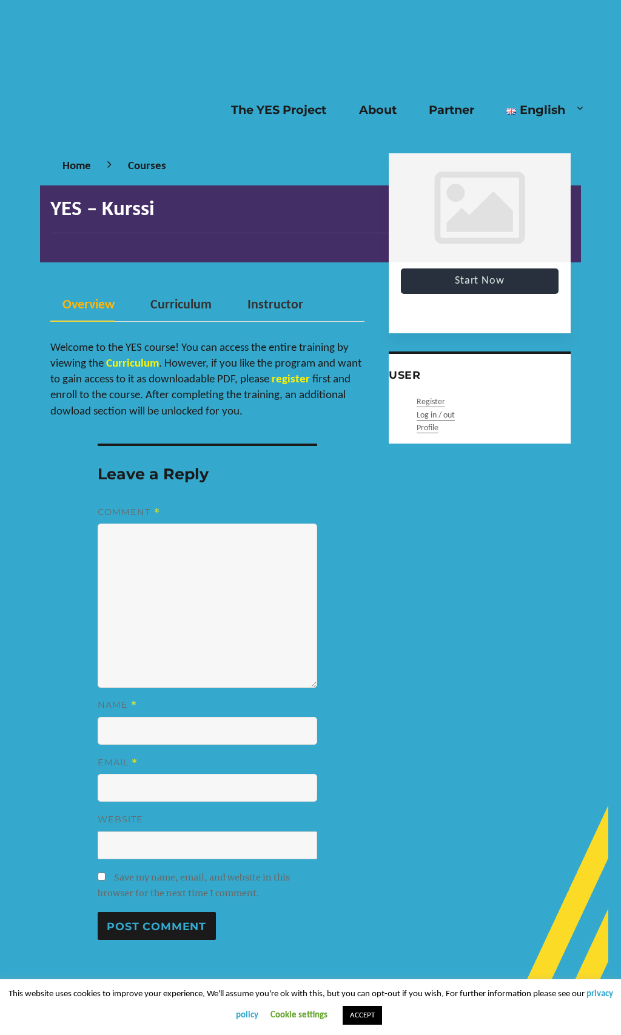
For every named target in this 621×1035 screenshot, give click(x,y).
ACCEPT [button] (362, 1015)
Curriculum (181, 305)
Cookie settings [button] (298, 1015)
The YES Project (278, 109)
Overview (88, 305)
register (291, 379)
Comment (129, 512)
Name (118, 704)
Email (118, 762)
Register (431, 402)
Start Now (479, 281)
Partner (451, 109)
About (378, 109)
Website (121, 819)
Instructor (275, 305)
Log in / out (436, 415)
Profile (427, 428)
